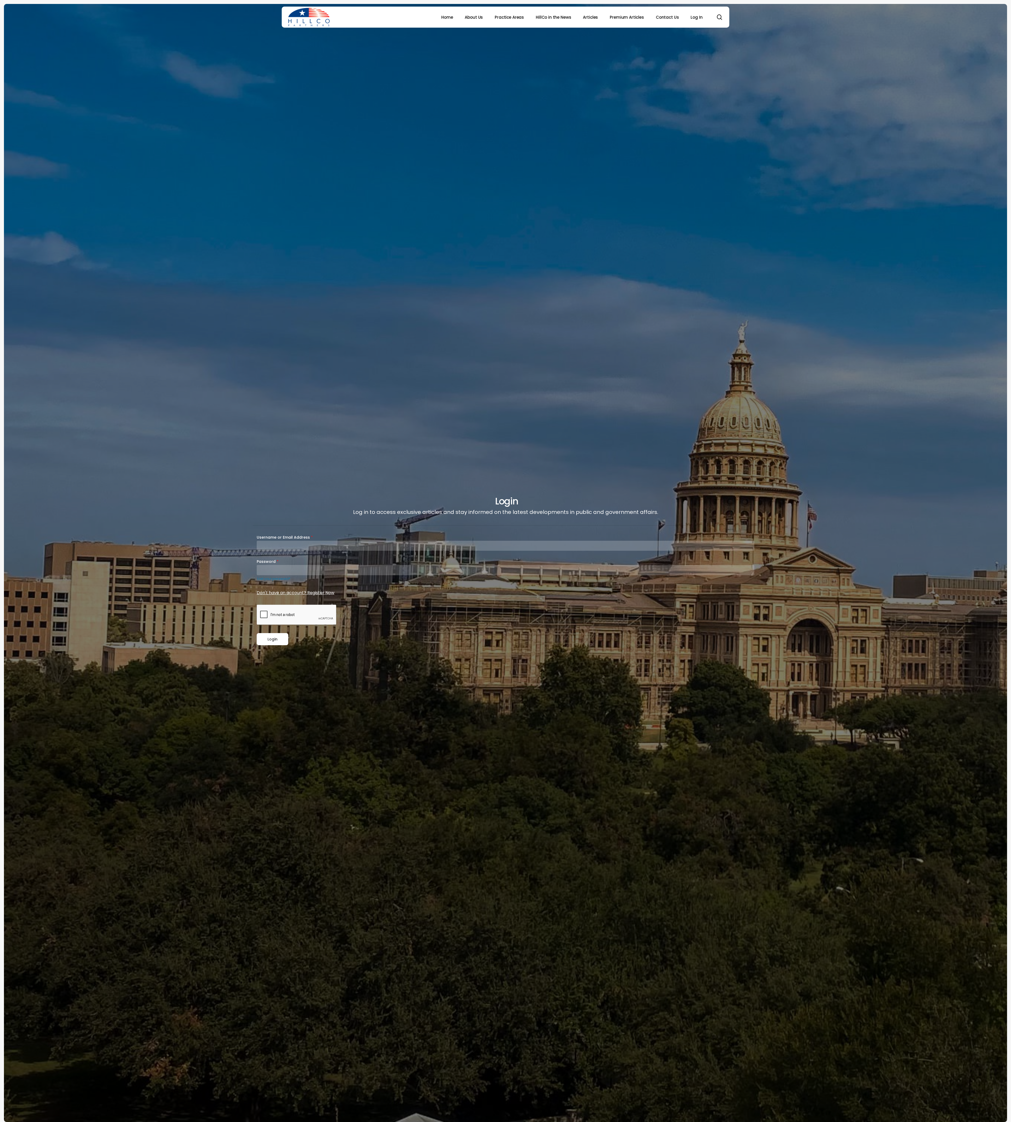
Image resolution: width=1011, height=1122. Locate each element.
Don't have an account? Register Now (295, 593)
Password (268, 561)
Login (272, 639)
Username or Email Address (285, 537)
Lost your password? (273, 579)
